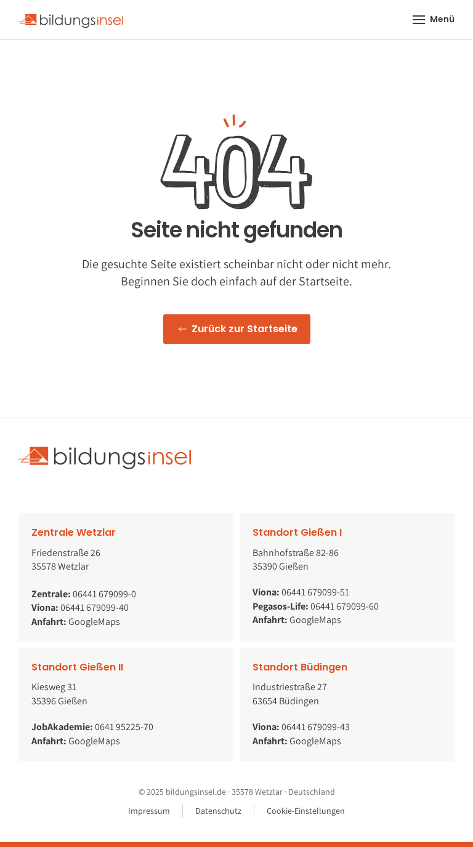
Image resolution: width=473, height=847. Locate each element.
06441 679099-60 (344, 606)
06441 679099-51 (315, 592)
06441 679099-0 (104, 593)
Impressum (149, 810)
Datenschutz (218, 810)
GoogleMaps (94, 621)
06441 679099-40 (94, 607)
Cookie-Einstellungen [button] (306, 810)
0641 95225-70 (124, 726)
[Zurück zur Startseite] (70, 19)
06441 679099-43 (315, 726)
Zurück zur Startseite (244, 329)
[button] (434, 19)
